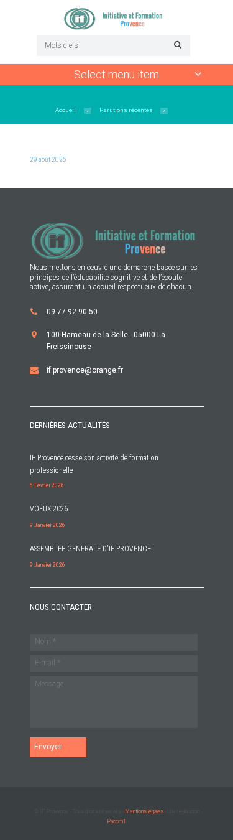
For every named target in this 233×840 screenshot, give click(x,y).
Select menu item (116, 74)
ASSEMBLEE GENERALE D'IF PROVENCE (90, 548)
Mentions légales (144, 811)
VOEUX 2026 (49, 509)
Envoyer (48, 746)
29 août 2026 (48, 159)
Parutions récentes (126, 109)
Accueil (65, 109)
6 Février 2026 (47, 485)
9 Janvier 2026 (47, 525)
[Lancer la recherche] (176, 44)
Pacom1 (116, 821)
